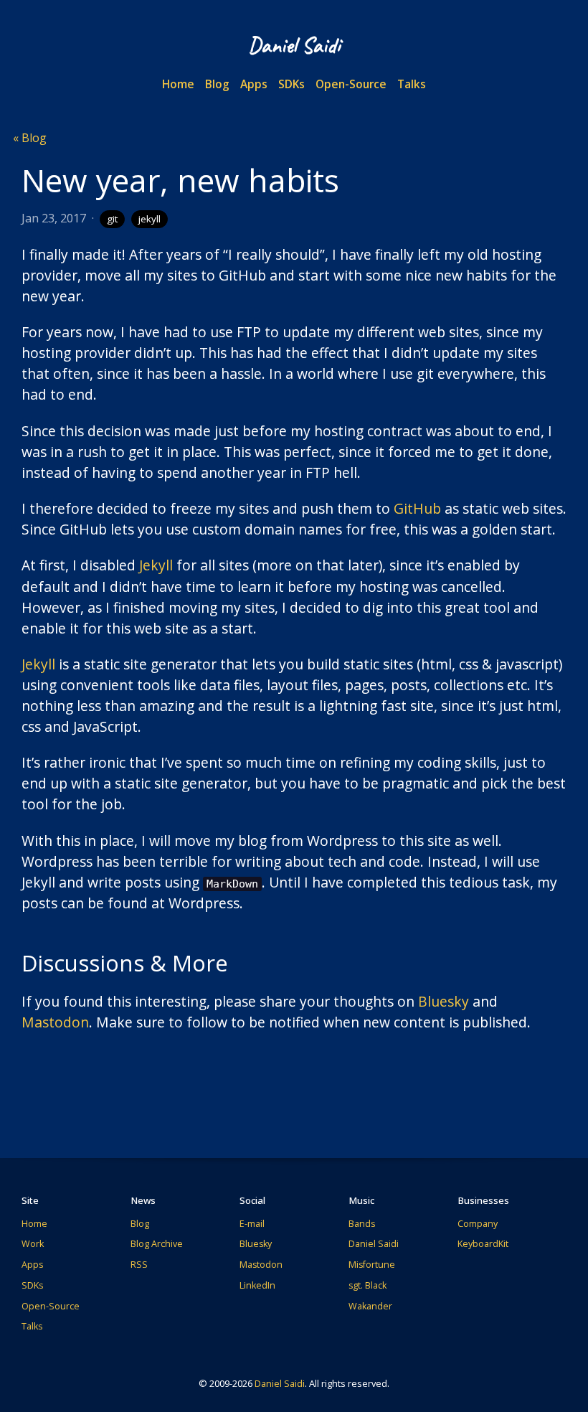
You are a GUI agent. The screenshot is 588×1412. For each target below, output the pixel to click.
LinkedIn (257, 1285)
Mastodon (55, 1022)
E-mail (252, 1224)
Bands (361, 1224)
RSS (139, 1264)
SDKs (291, 84)
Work (33, 1244)
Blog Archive (157, 1244)
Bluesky (443, 1001)
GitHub (417, 508)
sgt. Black (367, 1285)
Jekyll (156, 565)
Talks (411, 84)
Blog (217, 84)
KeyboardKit (482, 1244)
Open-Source (351, 84)
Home (178, 84)
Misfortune (371, 1264)
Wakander (370, 1306)
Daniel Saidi (373, 1244)
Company (477, 1224)
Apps (253, 84)
